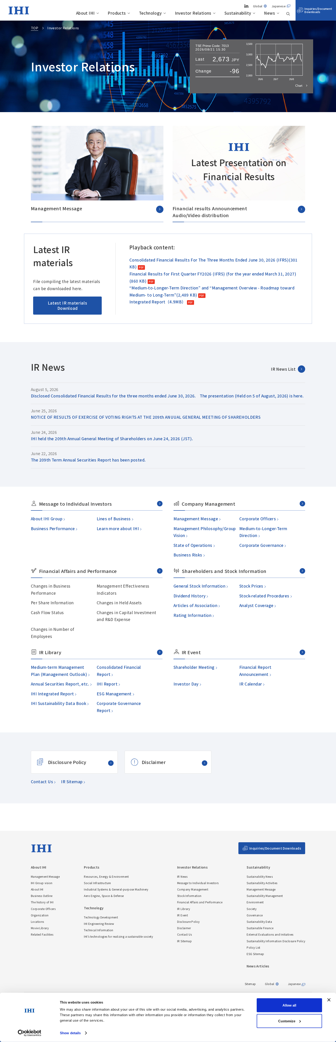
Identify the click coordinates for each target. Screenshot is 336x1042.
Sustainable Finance (260, 927)
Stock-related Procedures (264, 596)
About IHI (85, 13)
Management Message (195, 518)
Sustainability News (260, 876)
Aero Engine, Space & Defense (104, 895)
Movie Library (40, 927)
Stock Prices (251, 586)
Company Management (192, 889)
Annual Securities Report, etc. (60, 684)
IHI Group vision (41, 882)
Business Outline (41, 895)
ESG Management (114, 693)
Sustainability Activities (262, 882)
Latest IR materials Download (67, 305)
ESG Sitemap (255, 953)
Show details (70, 1033)
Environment (255, 902)
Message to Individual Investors (198, 882)
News (269, 13)
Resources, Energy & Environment (106, 876)
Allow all (289, 1005)
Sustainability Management (265, 895)
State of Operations (192, 545)
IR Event (182, 915)
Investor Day (185, 684)
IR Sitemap (71, 781)
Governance (255, 915)
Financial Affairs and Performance (199, 902)
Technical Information (98, 930)
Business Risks (187, 555)
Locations (37, 921)
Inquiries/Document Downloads (318, 10)
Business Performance (52, 528)
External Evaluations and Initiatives (270, 934)
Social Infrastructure (97, 882)
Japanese (279, 6)
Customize (286, 1021)
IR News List (283, 369)
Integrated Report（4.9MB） (157, 302)
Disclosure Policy (67, 762)
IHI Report (107, 684)
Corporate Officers (257, 518)
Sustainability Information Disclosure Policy (276, 940)
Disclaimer (154, 762)
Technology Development (101, 917)
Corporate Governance (261, 545)
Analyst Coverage (256, 605)
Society (251, 908)
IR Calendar (250, 684)
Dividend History (189, 596)
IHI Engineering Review (99, 923)
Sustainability (237, 13)
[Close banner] (329, 1000)
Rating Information (192, 615)
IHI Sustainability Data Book (58, 703)
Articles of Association (195, 605)
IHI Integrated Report (52, 693)
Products (117, 13)
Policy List (253, 947)
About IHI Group (46, 518)
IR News (182, 876)
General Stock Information (199, 586)
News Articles (258, 966)
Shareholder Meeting (193, 667)
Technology (150, 13)
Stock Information (189, 895)
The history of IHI (42, 902)
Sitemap (250, 984)
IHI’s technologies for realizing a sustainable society (118, 936)
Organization (40, 915)
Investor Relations (193, 13)
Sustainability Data (259, 921)
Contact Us (42, 781)
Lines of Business (113, 518)
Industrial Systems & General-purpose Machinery (116, 889)
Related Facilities (42, 934)
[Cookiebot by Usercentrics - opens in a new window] (30, 1033)
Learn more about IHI (118, 528)
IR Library (183, 908)
